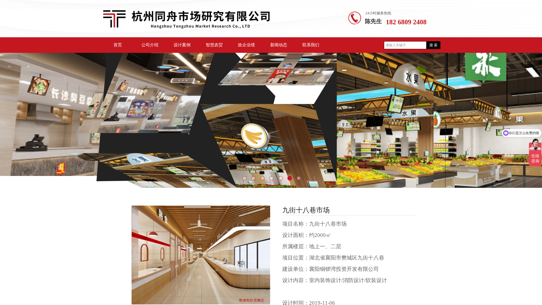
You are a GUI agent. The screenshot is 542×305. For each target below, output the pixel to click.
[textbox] (405, 45)
